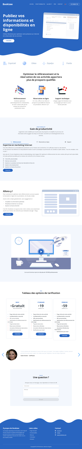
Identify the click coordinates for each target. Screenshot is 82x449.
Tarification (32, 437)
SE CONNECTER (74, 4)
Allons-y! (32, 435)
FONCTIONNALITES (40, 4)
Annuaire (32, 439)
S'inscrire (7, 170)
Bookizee (8, 4)
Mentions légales (48, 446)
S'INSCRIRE (8, 40)
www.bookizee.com (61, 435)
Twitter (58, 433)
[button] (65, 4)
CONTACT (60, 4)
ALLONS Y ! (49, 4)
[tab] (16, 142)
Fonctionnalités (33, 433)
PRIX (55, 4)
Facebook (59, 430)
